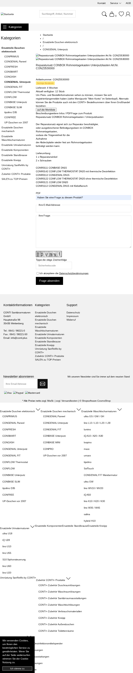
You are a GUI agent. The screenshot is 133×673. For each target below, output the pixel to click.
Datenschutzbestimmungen (74, 273)
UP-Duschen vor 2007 (16, 122)
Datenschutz (73, 312)
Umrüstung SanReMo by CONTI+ (15, 167)
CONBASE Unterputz (15, 102)
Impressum (72, 316)
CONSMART (11, 71)
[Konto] (128, 16)
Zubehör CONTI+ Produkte (16, 174)
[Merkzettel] (121, 16)
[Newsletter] (42, 384)
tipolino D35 (10, 112)
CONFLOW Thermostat (17, 92)
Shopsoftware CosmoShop (96, 400)
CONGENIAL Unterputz (17, 81)
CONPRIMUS (11, 56)
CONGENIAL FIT (13, 87)
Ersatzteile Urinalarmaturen (16, 145)
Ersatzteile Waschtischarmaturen (13, 138)
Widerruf (71, 319)
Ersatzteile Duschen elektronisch (13, 49)
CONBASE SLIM (13, 107)
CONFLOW (10, 97)
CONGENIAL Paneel (15, 61)
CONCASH (10, 76)
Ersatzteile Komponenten (15, 150)
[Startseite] (7, 14)
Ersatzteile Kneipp (11, 160)
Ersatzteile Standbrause (14, 155)
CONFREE (10, 117)
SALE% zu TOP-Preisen (14, 179)
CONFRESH (11, 66)
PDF (38, 193)
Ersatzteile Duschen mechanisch (12, 129)
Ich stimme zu (17, 668)
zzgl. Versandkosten (66, 400)
